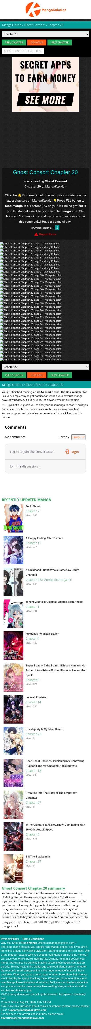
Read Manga (29, 942)
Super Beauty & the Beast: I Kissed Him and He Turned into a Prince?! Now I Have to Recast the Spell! (55, 670)
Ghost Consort (34, 385)
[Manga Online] (45, 9)
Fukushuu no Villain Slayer (42, 633)
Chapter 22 (33, 734)
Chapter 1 (32, 607)
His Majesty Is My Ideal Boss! (44, 729)
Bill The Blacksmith (38, 856)
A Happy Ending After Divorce (44, 538)
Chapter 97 (33, 802)
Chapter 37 (33, 861)
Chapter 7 (32, 511)
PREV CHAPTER (14, 42)
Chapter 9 (32, 680)
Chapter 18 (33, 771)
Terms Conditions (33, 939)
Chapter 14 (33, 702)
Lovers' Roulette (36, 697)
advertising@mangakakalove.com (22, 1018)
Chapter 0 (32, 834)
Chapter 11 (33, 543)
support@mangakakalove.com (27, 1010)
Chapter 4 (32, 638)
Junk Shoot (33, 506)
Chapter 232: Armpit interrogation (49, 580)
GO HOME (37, 42)
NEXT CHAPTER (60, 42)
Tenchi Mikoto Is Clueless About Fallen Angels (54, 601)
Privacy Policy (10, 939)
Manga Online (11, 385)
